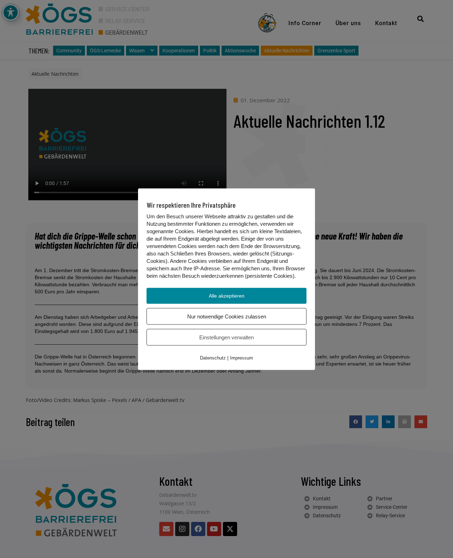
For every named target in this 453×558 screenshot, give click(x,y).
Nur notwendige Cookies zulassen (226, 316)
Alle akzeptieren (227, 295)
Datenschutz (213, 357)
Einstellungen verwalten (226, 337)
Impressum (241, 357)
